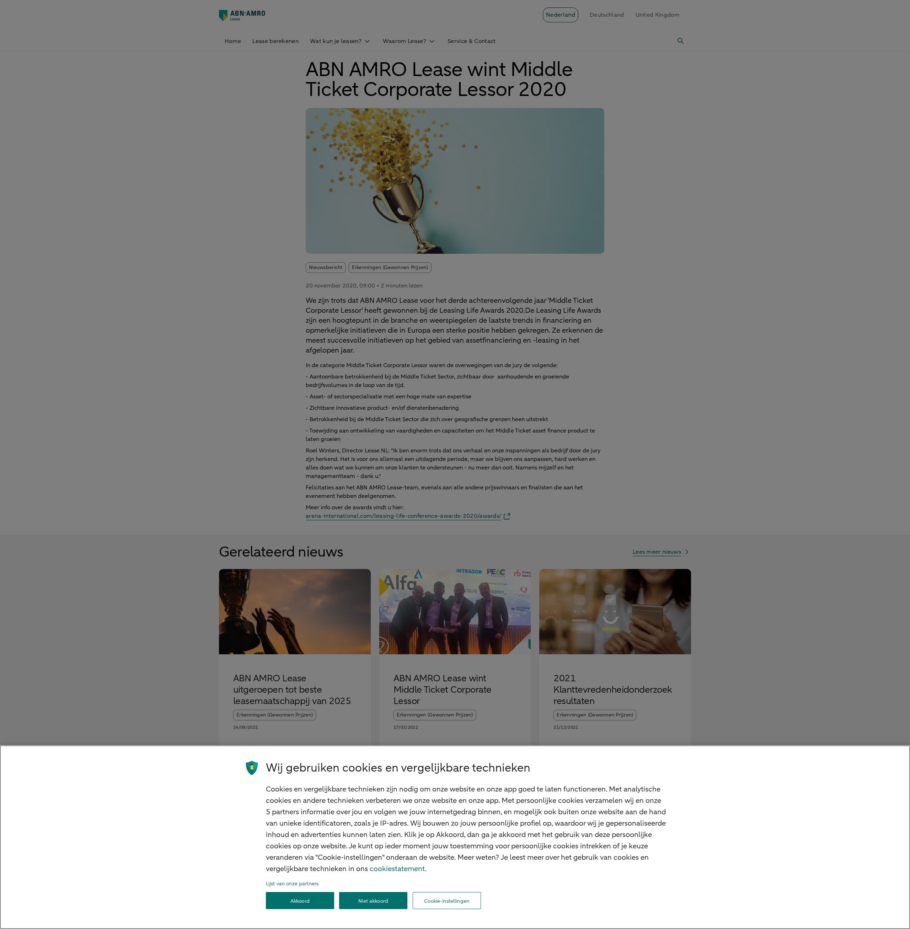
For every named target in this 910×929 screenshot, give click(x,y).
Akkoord (300, 900)
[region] (455, 837)
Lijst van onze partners (292, 883)
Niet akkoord (373, 900)
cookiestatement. (398, 869)
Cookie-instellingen (446, 900)
